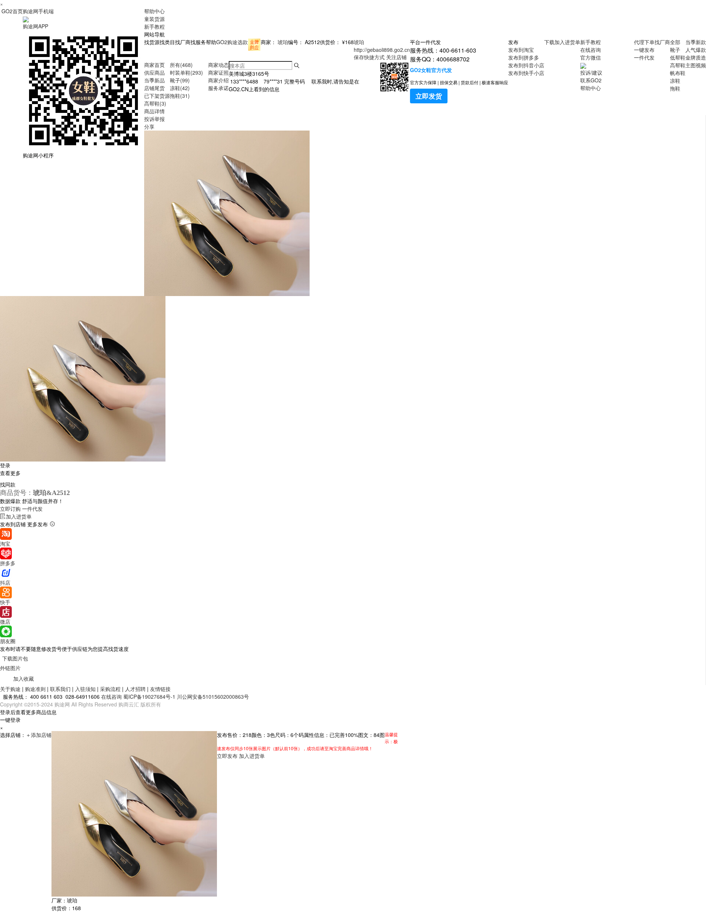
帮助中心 (154, 11)
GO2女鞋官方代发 (431, 70)
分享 (149, 126)
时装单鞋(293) (186, 72)
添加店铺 (38, 734)
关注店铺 (396, 57)
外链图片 (10, 667)
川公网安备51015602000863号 (213, 696)
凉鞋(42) (180, 88)
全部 (675, 42)
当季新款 (695, 42)
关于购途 (10, 688)
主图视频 (695, 65)
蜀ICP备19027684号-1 (149, 696)
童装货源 (154, 18)
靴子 (675, 49)
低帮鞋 (677, 57)
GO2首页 (12, 11)
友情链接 (160, 688)
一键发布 (644, 49)
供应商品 (154, 72)
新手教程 (154, 26)
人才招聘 (135, 688)
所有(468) (181, 64)
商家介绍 (218, 80)
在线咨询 (590, 49)
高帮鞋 (677, 65)
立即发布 (227, 755)
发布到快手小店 (526, 72)
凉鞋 (675, 80)
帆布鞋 (677, 72)
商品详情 (154, 111)
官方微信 (590, 57)
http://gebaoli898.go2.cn (382, 49)
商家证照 (218, 72)
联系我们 (60, 688)
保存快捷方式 (369, 57)
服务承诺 (218, 88)
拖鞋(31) (180, 95)
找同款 (7, 484)
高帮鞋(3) (155, 103)
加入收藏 (23, 678)
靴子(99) (180, 80)
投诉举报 (154, 118)
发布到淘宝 (521, 49)
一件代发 (644, 57)
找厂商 (662, 42)
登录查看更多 (10, 469)
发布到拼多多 (523, 57)
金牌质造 (695, 57)
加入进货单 (567, 42)
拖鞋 (675, 88)
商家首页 (154, 64)
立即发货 (429, 96)
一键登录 (10, 719)
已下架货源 (157, 95)
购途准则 (35, 688)
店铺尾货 (154, 88)
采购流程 (110, 688)
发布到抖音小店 (526, 65)
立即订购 (21, 508)
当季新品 (154, 80)
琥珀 (283, 42)
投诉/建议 (591, 72)
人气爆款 (695, 49)
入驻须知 (85, 688)
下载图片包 (15, 658)
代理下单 (644, 42)
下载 (549, 42)
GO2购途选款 (232, 42)
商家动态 (218, 64)
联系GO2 (591, 80)
